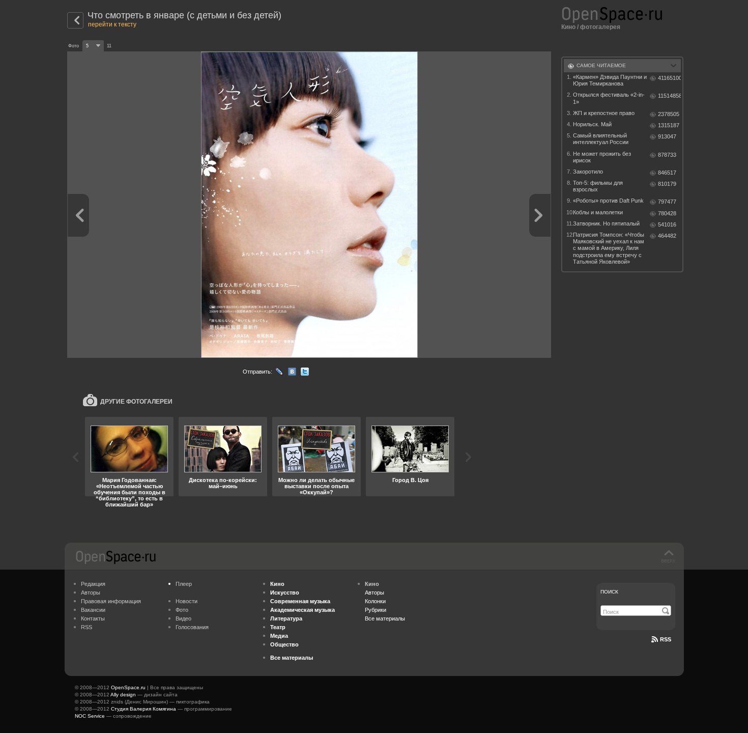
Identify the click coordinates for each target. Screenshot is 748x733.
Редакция (93, 584)
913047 (667, 136)
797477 (667, 202)
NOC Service (90, 716)
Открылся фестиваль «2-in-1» (609, 98)
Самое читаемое (601, 65)
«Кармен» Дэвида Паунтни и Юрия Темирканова (610, 80)
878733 (667, 155)
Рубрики (375, 610)
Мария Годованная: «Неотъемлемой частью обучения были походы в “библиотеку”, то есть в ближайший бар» (129, 492)
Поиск (609, 592)
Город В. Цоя (410, 480)
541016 (667, 224)
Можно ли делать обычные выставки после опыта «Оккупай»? (316, 486)
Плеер (184, 584)
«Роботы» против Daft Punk (608, 201)
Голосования (192, 627)
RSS (86, 627)
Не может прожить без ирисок (602, 157)
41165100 (669, 78)
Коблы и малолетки (598, 212)
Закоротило (588, 171)
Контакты (93, 618)
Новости (186, 601)
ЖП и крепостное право (604, 113)
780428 (667, 213)
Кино (568, 27)
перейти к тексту (112, 24)
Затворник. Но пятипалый (606, 223)
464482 (667, 236)
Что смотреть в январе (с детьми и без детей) (184, 15)
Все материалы (385, 618)
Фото (182, 610)
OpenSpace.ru (128, 687)
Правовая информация (111, 601)
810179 (667, 184)
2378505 (668, 114)
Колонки (375, 601)
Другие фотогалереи (136, 401)
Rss (665, 639)
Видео (183, 618)
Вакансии (93, 610)
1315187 (668, 125)
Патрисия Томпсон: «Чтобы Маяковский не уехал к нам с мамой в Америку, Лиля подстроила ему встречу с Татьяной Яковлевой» (608, 248)
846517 (667, 173)
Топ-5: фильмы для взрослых (598, 186)
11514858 (669, 96)
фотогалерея (600, 27)
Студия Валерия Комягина (143, 709)
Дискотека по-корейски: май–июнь (223, 483)
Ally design (123, 694)
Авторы (90, 592)
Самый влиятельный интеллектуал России (600, 138)
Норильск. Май (592, 124)
